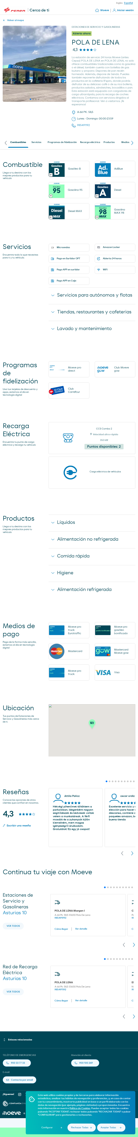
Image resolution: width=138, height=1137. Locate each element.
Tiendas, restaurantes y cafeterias (94, 312)
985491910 (60, 918)
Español (128, 3)
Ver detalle (81, 929)
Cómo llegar (61, 929)
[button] (92, 724)
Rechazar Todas (79, 1127)
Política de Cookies (80, 1108)
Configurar (47, 1127)
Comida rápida (73, 556)
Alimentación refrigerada (84, 589)
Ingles (119, 3)
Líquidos (66, 522)
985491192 (60, 989)
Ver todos (13, 926)
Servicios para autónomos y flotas (94, 295)
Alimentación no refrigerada (87, 539)
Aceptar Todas (108, 1127)
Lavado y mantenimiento (84, 328)
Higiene (65, 573)
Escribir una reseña (19, 825)
